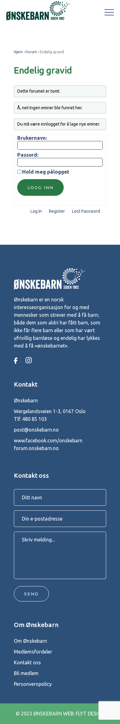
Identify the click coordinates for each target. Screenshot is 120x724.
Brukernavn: (32, 138)
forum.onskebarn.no (36, 448)
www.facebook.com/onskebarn (48, 440)
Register (57, 211)
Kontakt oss (27, 662)
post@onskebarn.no (36, 429)
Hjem (18, 52)
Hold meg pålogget (45, 172)
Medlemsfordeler (33, 651)
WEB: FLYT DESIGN (84, 713)
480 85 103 (34, 419)
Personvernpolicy (33, 684)
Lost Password (86, 211)
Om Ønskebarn (30, 641)
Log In (36, 211)
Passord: (27, 155)
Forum (31, 52)
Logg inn (40, 187)
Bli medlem (26, 673)
